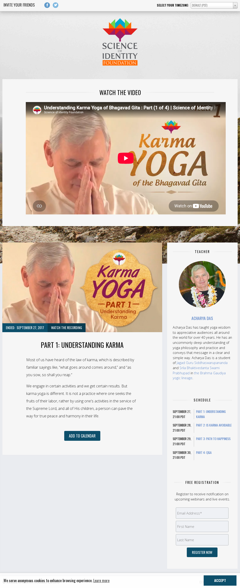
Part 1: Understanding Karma (211, 414)
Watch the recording (66, 327)
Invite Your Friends (19, 5)
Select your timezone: (173, 5)
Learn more (101, 580)
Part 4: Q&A (204, 452)
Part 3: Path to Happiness (213, 438)
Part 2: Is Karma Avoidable (214, 425)
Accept (220, 580)
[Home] (120, 64)
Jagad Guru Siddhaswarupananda (202, 362)
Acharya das (202, 318)
